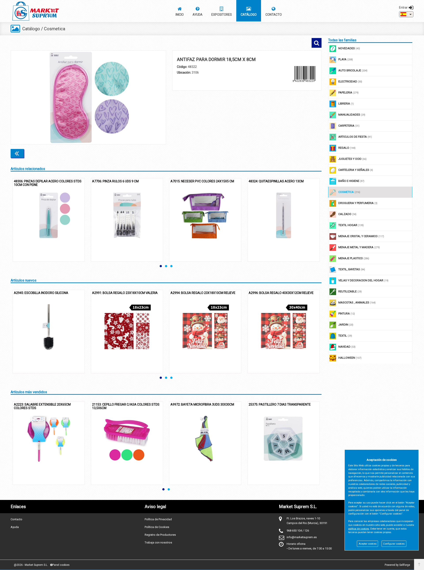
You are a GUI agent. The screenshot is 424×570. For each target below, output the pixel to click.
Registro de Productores (160, 534)
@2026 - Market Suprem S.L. (31, 564)
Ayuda (15, 527)
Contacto (16, 519)
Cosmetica (54, 28)
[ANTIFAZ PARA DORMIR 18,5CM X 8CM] (88, 97)
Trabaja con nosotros (158, 542)
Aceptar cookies (368, 543)
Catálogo (31, 28)
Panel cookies (61, 564)
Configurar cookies (394, 543)
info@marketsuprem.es (302, 537)
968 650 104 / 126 (298, 530)
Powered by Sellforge (397, 564)
